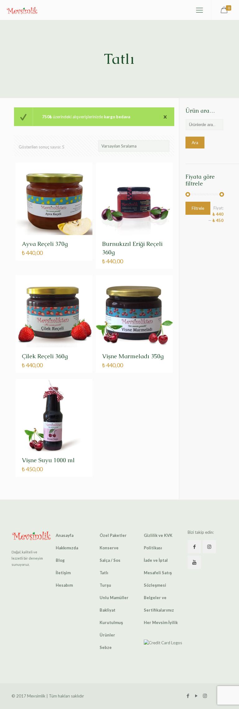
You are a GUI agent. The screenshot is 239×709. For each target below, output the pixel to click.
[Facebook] (188, 695)
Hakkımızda (67, 547)
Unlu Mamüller (114, 597)
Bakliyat (107, 610)
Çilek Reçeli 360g (45, 356)
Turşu (105, 585)
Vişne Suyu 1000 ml (48, 460)
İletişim (63, 572)
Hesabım (64, 585)
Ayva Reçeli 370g (45, 244)
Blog (60, 560)
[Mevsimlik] (22, 10)
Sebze (106, 647)
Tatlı (104, 572)
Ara (195, 142)
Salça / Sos (110, 560)
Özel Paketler (113, 535)
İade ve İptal (156, 560)
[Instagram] (205, 695)
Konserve (109, 547)
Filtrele (198, 208)
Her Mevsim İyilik (161, 622)
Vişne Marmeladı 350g (133, 356)
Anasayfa (64, 535)
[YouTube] (196, 695)
